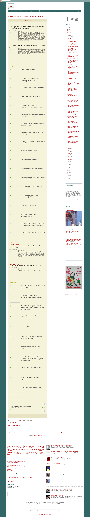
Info (43, 447)
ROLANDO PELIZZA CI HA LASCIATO (53, 463)
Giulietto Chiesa (20, 447)
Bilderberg (30, 445)
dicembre (69, 36)
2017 (68, 164)
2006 (68, 181)
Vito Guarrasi (39, 453)
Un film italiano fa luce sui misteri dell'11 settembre (16, 461)
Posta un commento (13, 427)
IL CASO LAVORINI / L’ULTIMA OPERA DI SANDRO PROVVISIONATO (20, 477)
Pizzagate (65, 11)
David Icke (42, 445)
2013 (68, 170)
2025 (68, 27)
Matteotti (70, 11)
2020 (68, 35)
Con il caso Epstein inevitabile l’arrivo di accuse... (72, 47)
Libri (10, 11)
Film (8, 447)
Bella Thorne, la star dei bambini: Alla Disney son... (72, 140)
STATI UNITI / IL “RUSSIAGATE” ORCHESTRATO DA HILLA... (73, 98)
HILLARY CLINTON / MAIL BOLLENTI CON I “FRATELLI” (72, 67)
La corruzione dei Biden (71, 78)
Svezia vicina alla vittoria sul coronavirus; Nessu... (72, 125)
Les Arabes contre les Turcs (29, 205)
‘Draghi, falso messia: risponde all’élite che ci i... (72, 137)
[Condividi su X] (29, 420)
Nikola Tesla (32, 449)
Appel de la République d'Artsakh (30, 316)
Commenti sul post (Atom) (37, 435)
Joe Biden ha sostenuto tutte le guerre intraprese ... (73, 73)
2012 (68, 172)
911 (16, 445)
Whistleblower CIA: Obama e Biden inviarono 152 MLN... (72, 81)
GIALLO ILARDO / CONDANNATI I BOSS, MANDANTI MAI (72, 49)
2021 (68, 33)
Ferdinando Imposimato (40, 446)
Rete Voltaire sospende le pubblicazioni (72, 234)
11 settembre (9, 445)
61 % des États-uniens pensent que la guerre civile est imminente (20, 406)
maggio (69, 153)
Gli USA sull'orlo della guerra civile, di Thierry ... (72, 115)
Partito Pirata (20, 450)
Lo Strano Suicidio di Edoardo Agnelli (57, 495)
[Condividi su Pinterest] (31, 420)
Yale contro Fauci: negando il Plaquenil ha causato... (72, 142)
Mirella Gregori (23, 449)
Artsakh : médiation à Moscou (29, 150)
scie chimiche (36, 452)
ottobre (69, 39)
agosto (69, 148)
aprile (69, 154)
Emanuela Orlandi (11, 446)
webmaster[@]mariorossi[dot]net (45, 514)
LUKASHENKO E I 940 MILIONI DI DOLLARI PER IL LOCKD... (73, 83)
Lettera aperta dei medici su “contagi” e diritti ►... (72, 120)
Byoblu (33, 445)
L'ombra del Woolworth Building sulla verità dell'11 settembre (61, 479)
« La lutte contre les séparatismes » (31, 367)
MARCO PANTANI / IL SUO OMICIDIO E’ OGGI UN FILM (73, 122)
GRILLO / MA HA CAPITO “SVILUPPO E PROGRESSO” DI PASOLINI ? (20, 476)
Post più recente (12, 432)
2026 (68, 26)
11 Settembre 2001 (44, 11)
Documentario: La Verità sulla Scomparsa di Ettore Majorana (61, 489)
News (18, 11)
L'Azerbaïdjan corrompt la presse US (31, 96)
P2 (13, 450)
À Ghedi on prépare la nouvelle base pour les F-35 (25, 265)
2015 (68, 167)
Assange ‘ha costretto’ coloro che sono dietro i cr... (72, 59)
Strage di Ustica (18, 453)
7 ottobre (13, 445)
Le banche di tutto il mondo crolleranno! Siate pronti (60, 466)
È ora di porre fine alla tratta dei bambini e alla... (73, 132)
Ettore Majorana (32, 446)
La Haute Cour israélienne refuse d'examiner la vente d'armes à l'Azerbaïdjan (30, 80)
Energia (17, 446)
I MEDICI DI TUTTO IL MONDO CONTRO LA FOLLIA (73, 104)
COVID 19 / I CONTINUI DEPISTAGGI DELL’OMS (72, 95)
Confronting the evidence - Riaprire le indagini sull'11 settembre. (18, 466)
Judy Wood (9, 449)
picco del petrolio (25, 450)
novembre (70, 38)
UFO (30, 453)
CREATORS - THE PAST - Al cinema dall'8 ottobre (72, 127)
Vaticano (35, 453)
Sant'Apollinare (31, 452)
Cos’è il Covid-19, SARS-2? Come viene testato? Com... (72, 145)
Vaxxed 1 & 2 (51, 11)
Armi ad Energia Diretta (22, 445)
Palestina (15, 450)
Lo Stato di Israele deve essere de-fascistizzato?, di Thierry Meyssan (72, 244)
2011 (68, 173)
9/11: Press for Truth (10, 459)
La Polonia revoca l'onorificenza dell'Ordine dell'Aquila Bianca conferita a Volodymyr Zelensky (73, 240)
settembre (70, 147)
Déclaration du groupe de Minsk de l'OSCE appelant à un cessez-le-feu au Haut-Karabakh (32, 307)
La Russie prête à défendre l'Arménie (32, 168)
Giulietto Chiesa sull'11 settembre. (13, 462)
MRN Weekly (29, 11)
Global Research (26, 447)
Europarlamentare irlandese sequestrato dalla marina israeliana (58, 485)
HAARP (30, 447)
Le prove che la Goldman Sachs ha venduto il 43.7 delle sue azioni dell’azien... (65, 451)
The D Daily (23, 453)
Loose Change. (9, 469)
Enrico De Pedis (21, 446)
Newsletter (28, 449)
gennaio (69, 159)
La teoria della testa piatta (11, 481)
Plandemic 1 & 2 (58, 11)
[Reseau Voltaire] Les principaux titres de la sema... (73, 87)
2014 (68, 169)
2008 (68, 178)
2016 (68, 166)
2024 (68, 29)
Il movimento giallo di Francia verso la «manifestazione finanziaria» (19, 480)
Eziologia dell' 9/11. (10, 470)
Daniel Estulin (37, 445)
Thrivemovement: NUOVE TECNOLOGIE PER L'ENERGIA (61, 445)
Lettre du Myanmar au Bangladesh (31, 387)
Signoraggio (11, 453)
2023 (68, 30)
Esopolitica (27, 446)
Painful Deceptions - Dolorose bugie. (13, 465)
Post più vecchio (59, 432)
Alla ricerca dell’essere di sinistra (13, 478)
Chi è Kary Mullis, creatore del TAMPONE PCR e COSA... (72, 101)
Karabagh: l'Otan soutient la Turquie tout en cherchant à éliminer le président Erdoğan (27, 27)
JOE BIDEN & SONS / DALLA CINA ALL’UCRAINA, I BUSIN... (72, 61)
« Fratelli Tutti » (25, 326)
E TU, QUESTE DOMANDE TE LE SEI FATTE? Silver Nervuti (73, 76)
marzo (69, 156)
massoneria (14, 449)
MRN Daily (23, 11)
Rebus (36, 450)
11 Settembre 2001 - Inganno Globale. (13, 468)
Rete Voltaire (36, 11)
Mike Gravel (18, 449)
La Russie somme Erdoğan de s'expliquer (33, 87)
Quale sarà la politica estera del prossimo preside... (73, 117)
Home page (36, 432)
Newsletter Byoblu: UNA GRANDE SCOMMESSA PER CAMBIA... (72, 89)
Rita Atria (22, 452)
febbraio (69, 157)
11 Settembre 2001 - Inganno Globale (57, 457)
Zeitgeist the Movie (15, 454)
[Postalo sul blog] (28, 420)
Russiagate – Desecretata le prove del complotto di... (72, 44)
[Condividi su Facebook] (30, 420)
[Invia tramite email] (27, 420)
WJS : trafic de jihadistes (28, 69)
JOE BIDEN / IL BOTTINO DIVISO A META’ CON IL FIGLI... (72, 53)
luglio (69, 150)
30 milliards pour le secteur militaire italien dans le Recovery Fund (24, 246)
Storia (14, 453)
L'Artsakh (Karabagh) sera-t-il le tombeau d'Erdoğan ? (27, 45)
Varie (32, 453)
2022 (68, 32)
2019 (68, 161)
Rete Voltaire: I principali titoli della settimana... (72, 56)
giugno (69, 151)
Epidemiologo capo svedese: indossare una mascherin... (72, 65)
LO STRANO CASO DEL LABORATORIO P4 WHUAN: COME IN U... (73, 109)
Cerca (14, 11)
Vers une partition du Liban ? (29, 159)
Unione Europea (77, 11)
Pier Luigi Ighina (32, 450)
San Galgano (26, 452)
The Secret (27, 453)
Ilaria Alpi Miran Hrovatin (37, 447)
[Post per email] (24, 420)
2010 (68, 175)
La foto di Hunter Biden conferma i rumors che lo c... (73, 42)
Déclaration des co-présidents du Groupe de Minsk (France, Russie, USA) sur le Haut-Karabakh (33, 358)
